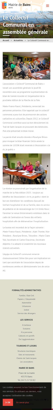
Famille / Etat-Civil (26, 295)
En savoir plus (22, 402)
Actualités (18, 40)
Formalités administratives (26, 290)
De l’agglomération (26, 339)
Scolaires (26, 328)
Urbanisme (26, 306)
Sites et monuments (26, 354)
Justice (26, 310)
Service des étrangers (27, 313)
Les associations (26, 361)
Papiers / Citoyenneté (26, 299)
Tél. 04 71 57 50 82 (26, 380)
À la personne (26, 332)
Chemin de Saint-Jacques (26, 358)
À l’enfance (26, 325)
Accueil (6, 40)
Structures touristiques (27, 351)
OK (8, 402)
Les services (26, 320)
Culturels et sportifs (26, 336)
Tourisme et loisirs (26, 345)
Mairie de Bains (4, 5)
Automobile (26, 302)
